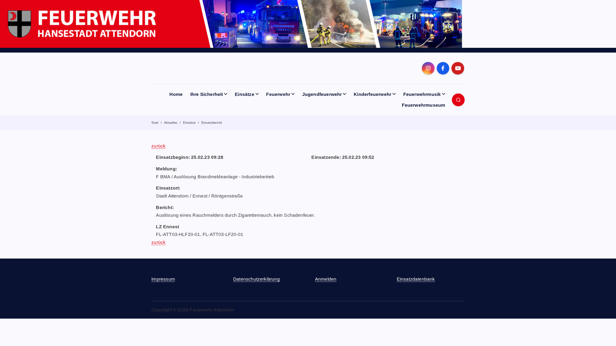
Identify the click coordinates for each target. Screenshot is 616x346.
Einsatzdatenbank (416, 279)
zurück (158, 145)
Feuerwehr (278, 94)
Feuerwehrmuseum (423, 105)
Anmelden (326, 279)
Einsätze (244, 94)
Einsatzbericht (211, 122)
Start (154, 122)
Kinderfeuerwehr (372, 94)
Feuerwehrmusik (422, 94)
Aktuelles (171, 122)
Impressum (163, 279)
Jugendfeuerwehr (322, 94)
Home (176, 94)
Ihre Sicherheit (206, 94)
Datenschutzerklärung (256, 279)
